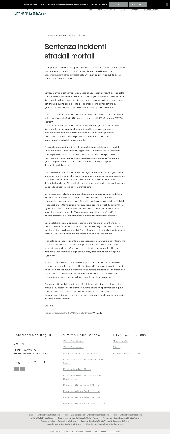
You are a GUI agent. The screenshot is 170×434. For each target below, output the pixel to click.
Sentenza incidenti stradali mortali (62, 75)
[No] (167, 4)
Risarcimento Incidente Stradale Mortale (84, 403)
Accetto (118, 4)
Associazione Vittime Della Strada (80, 353)
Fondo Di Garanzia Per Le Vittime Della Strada (68, 313)
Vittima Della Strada (73, 347)
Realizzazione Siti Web (75, 431)
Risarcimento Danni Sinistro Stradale (82, 397)
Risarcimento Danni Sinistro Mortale (81, 391)
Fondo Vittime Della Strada (77, 369)
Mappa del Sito (120, 341)
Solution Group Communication (107, 431)
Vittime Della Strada (73, 341)
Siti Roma (89, 431)
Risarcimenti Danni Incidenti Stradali (81, 385)
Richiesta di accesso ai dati (127, 353)
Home (51, 35)
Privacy (116, 347)
